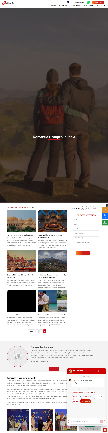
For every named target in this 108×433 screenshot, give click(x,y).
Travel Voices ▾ (88, 5)
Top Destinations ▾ (63, 5)
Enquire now (98, 2)
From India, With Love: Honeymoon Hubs (52, 315)
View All (54, 369)
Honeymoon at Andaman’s (16, 315)
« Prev (31, 331)
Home (9, 207)
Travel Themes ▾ (76, 5)
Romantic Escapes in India (20, 207)
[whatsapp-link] (89, 2)
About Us (53, 5)
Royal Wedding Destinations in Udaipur (20, 235)
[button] (9, 356)
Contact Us (98, 5)
